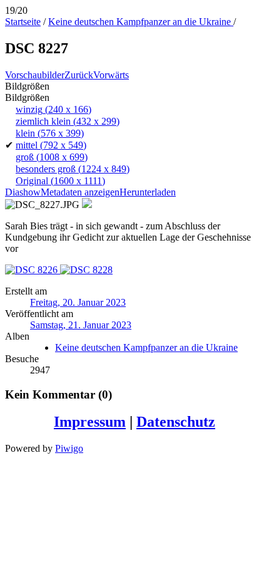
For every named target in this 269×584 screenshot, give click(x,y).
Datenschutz (175, 422)
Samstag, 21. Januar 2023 (80, 325)
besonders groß (72, 169)
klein (50, 133)
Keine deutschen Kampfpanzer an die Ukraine (140, 21)
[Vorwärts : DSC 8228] (86, 269)
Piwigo (69, 448)
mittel (51, 145)
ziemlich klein (67, 121)
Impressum (90, 422)
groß (52, 157)
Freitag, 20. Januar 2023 (78, 302)
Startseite (23, 21)
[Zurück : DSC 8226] (32, 269)
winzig (53, 109)
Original (60, 180)
